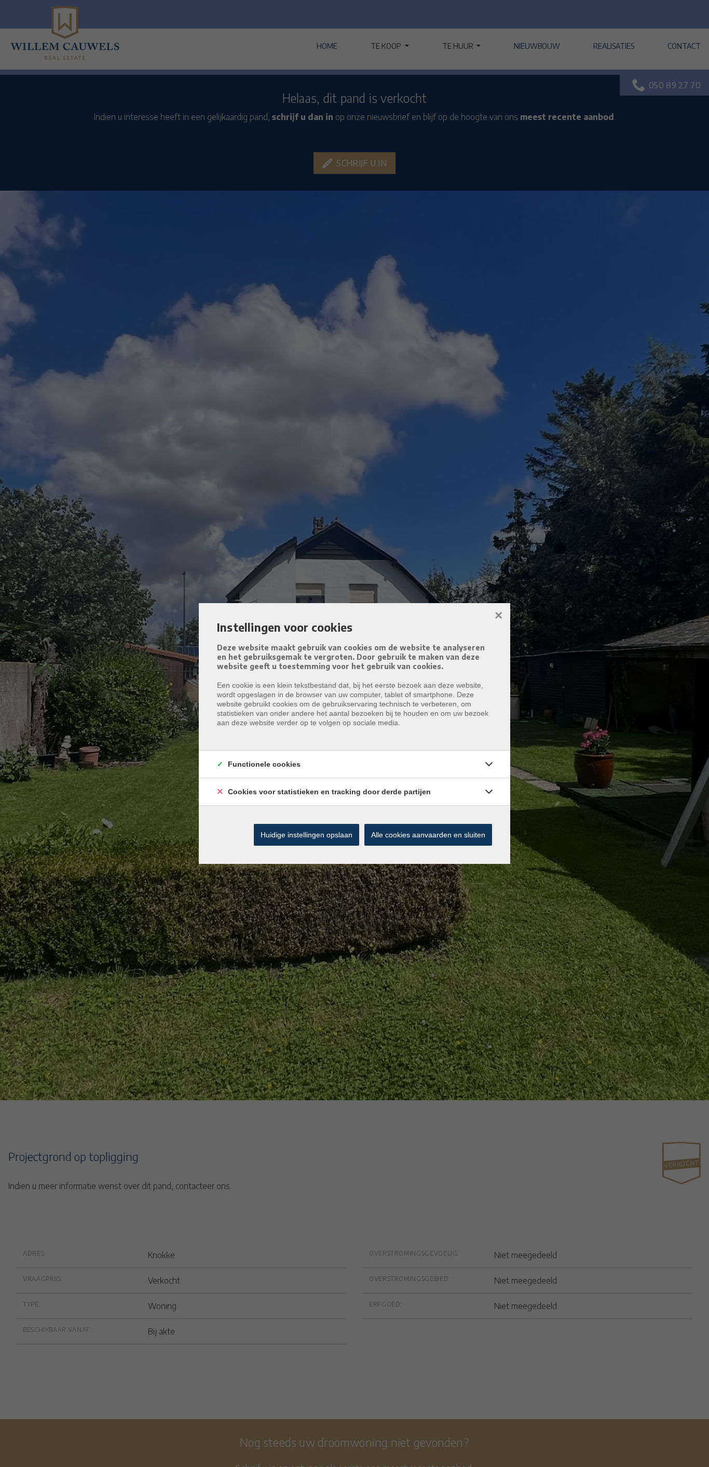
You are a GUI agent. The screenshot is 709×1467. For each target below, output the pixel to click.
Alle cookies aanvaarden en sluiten (428, 835)
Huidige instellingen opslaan (306, 835)
